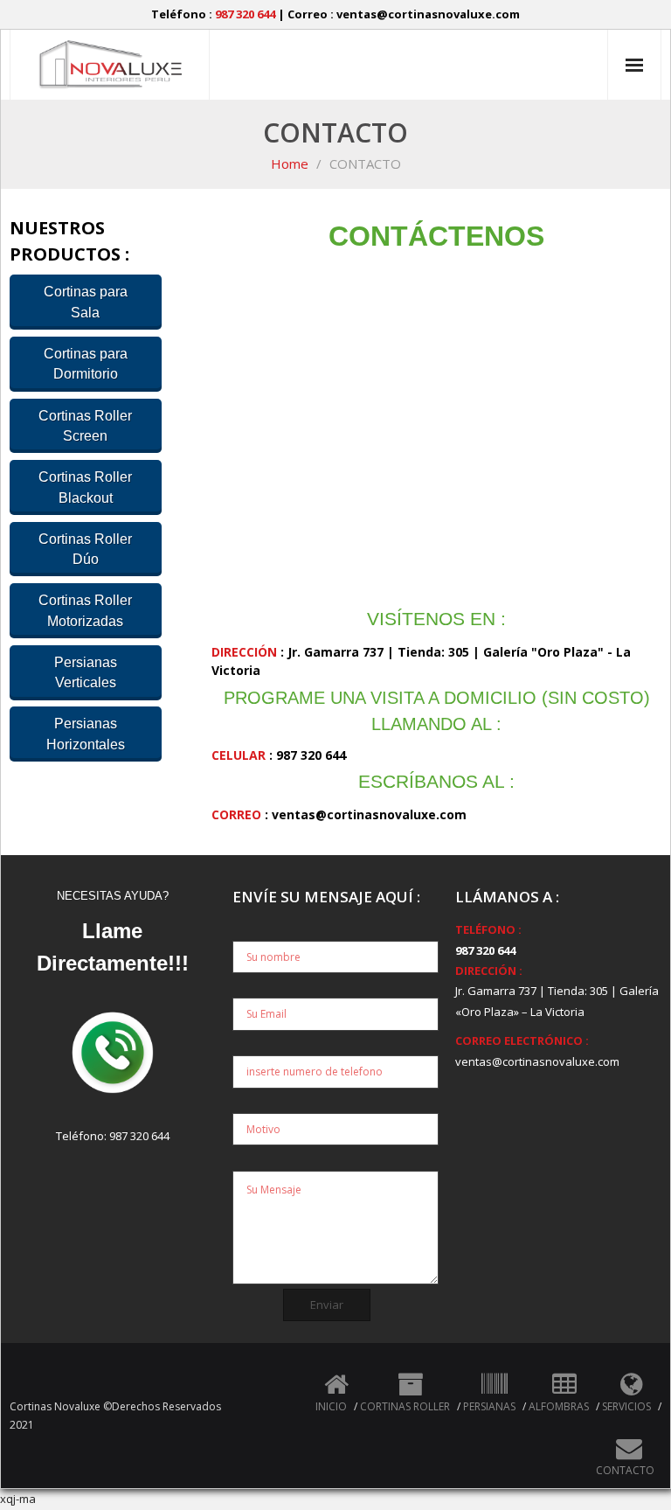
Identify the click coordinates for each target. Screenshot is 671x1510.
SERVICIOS (626, 1406)
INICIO (331, 1406)
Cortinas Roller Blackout (85, 487)
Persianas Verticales (85, 672)
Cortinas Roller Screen (85, 425)
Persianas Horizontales (85, 733)
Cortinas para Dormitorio (86, 363)
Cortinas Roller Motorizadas (85, 610)
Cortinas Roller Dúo (85, 549)
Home (289, 163)
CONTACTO (625, 1470)
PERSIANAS (489, 1406)
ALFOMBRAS (559, 1406)
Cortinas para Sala (86, 301)
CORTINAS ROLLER (405, 1406)
